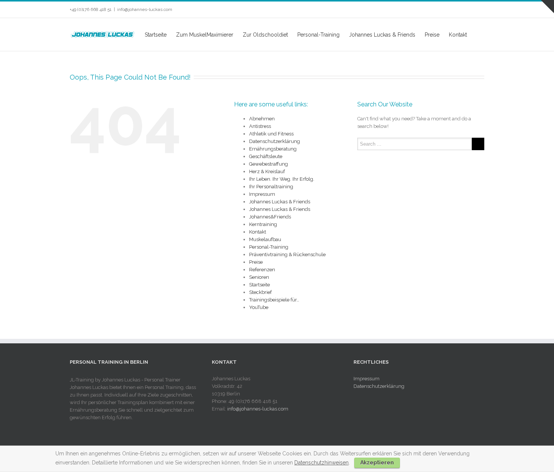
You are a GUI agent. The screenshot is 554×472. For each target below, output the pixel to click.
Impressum (262, 194)
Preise (432, 35)
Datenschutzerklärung (274, 141)
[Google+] (482, 10)
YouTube (258, 307)
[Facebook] (434, 10)
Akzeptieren (377, 463)
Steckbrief (260, 292)
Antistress (260, 126)
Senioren (259, 277)
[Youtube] (458, 10)
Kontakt (458, 35)
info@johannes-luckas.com (144, 9)
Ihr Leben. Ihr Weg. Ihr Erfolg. (281, 179)
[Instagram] (470, 10)
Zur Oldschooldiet (265, 35)
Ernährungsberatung (273, 149)
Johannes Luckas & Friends (382, 35)
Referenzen (262, 269)
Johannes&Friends (270, 217)
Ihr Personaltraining (271, 186)
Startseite (156, 35)
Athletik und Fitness (271, 134)
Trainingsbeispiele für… (274, 300)
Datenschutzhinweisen (321, 463)
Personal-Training (318, 35)
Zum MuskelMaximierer (204, 35)
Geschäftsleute (265, 156)
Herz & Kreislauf (267, 171)
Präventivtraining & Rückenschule (287, 254)
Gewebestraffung (268, 164)
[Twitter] (446, 10)
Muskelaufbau (265, 239)
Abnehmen (262, 118)
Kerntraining (263, 224)
